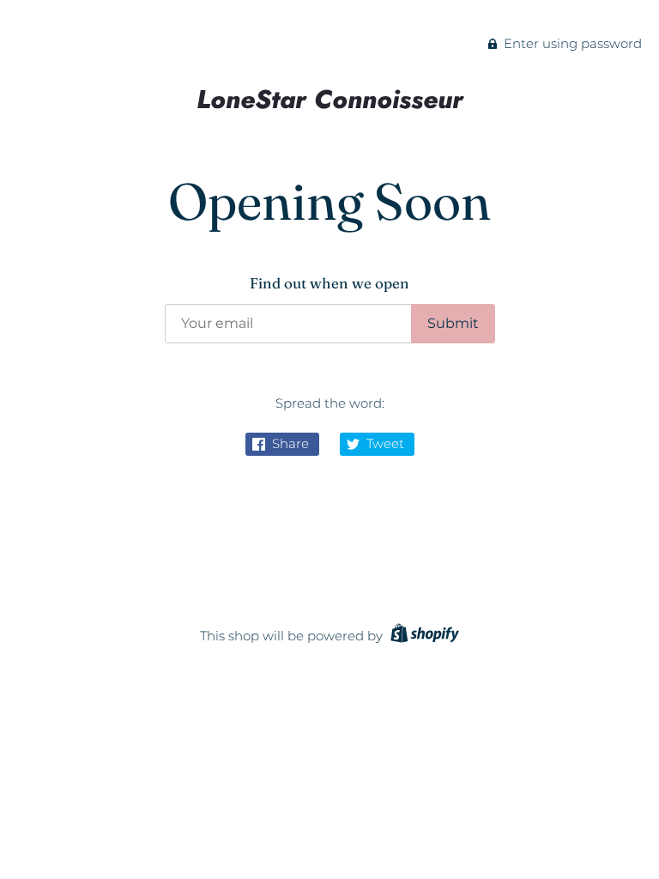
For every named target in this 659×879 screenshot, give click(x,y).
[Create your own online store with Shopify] (422, 635)
